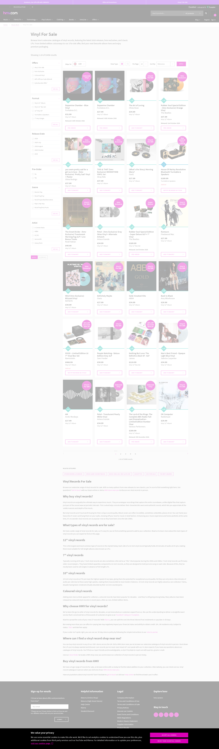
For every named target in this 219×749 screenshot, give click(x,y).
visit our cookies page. (41, 743)
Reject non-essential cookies (169, 741)
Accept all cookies (169, 735)
